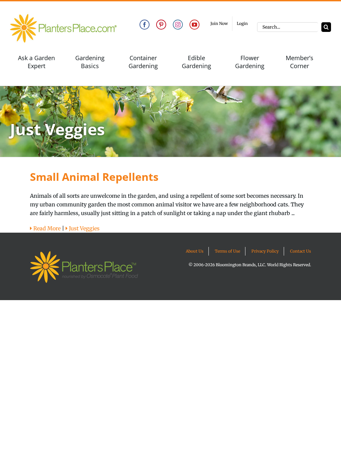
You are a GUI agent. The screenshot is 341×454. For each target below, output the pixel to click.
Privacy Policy (265, 251)
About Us (194, 251)
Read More (46, 228)
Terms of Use (227, 251)
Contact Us (300, 251)
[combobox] (287, 27)
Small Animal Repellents (94, 177)
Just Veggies (84, 228)
